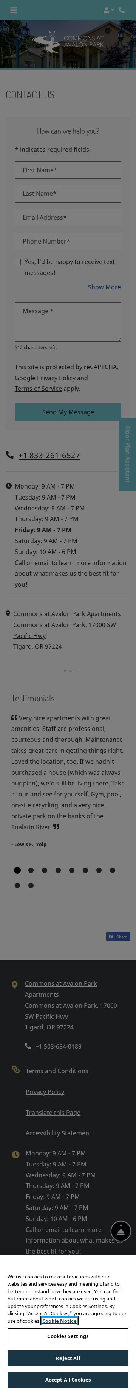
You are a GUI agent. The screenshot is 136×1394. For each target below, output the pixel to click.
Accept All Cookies (68, 1379)
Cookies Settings (67, 1336)
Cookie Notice (59, 1321)
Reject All (68, 1358)
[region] (68, 1324)
